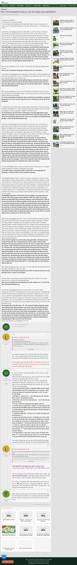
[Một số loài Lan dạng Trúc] (26, 543)
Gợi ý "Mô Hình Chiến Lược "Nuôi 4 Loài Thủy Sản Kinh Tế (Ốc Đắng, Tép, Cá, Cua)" (9, 535)
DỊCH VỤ (28, 5)
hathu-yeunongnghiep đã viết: (20, 337)
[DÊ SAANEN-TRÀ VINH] (8, 515)
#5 (49, 491)
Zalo (4, 557)
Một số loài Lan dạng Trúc (25, 548)
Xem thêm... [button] (31, 349)
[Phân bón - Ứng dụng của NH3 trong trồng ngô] (26, 515)
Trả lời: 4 (8, 17)
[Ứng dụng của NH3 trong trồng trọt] (43, 515)
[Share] (50, 17)
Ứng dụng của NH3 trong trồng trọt (43, 520)
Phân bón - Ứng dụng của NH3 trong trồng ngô (25, 520)
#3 (49, 370)
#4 (49, 446)
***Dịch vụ (56, 17)
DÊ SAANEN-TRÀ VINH (8, 519)
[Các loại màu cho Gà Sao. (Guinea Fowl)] (8, 543)
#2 (49, 334)
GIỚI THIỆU (37, 5)
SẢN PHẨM (20, 5)
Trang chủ (5, 5)
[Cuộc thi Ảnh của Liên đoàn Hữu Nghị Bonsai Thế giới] (26, 529)
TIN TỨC (12, 5)
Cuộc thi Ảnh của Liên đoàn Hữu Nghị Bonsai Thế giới (26, 534)
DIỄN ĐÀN (46, 5)
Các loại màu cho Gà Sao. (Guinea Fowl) (8, 549)
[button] (32, 5)
